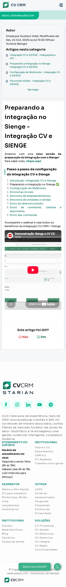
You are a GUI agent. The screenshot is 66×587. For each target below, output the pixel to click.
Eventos (7, 525)
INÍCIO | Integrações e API (18, 15)
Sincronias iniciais (21, 192)
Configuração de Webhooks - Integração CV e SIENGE (35, 74)
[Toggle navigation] (61, 5)
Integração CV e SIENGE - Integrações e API (33, 57)
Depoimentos (44, 451)
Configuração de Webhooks (28, 188)
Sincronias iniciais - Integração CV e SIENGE (30, 82)
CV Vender (42, 529)
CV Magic (41, 545)
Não (25, 337)
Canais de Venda (13, 541)
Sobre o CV (42, 447)
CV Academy (43, 459)
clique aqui (33, 161)
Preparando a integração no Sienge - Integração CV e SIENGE (31, 65)
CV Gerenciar (44, 537)
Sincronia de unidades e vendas (30, 199)
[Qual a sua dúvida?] (57, 566)
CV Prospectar (44, 525)
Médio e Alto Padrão (15, 489)
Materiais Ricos (12, 529)
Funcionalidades (46, 549)
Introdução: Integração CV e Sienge (33, 180)
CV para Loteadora (14, 493)
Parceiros (8, 537)
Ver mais (33, 89)
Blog (5, 533)
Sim (43, 337)
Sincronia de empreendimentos (30, 196)
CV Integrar (42, 541)
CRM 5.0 (40, 455)
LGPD (38, 489)
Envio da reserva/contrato (26, 203)
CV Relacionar (44, 533)
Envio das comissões (23, 215)
